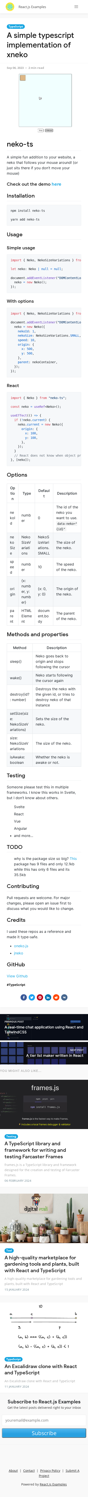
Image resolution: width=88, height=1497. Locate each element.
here (56, 184)
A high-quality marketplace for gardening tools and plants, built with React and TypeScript (42, 1264)
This (73, 858)
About (13, 1470)
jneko (18, 953)
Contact (29, 1470)
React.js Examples (32, 7)
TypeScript (16, 26)
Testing (11, 1136)
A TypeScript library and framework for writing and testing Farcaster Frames (35, 1150)
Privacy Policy (50, 1470)
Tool (9, 1250)
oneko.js (21, 946)
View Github (17, 976)
